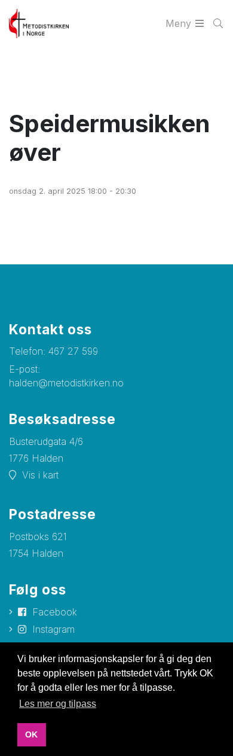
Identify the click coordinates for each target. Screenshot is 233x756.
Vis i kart (40, 475)
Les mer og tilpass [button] (57, 704)
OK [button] (31, 734)
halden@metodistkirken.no (66, 383)
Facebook (54, 612)
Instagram (53, 629)
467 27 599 (73, 351)
